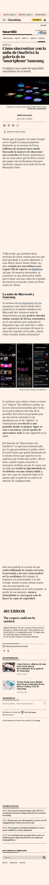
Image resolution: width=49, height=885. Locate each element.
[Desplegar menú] (4, 20)
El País (43, 25)
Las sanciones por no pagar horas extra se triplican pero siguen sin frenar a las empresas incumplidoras (23, 837)
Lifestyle (41, 38)
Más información (8, 715)
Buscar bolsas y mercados (15, 851)
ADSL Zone (40, 33)
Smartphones (8, 38)
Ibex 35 (6, 15)
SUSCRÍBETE (37, 20)
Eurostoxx (13, 863)
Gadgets (33, 38)
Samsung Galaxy (9, 704)
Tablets (17, 38)
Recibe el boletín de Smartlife (17, 646)
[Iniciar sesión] (44, 20)
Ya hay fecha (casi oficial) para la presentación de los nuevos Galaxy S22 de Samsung (31, 685)
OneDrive (37, 269)
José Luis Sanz (24, 115)
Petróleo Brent (40, 15)
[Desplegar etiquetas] (44, 703)
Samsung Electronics (25, 704)
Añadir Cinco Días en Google (16, 132)
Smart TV (25, 38)
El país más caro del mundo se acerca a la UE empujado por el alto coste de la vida (24, 821)
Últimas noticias (10, 806)
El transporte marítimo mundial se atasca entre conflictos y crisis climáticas (24, 829)
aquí (38, 720)
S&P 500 (22, 15)
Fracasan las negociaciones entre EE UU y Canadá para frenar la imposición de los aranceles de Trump (24, 813)
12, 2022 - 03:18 (24, 119)
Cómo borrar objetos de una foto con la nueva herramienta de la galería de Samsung (31, 667)
